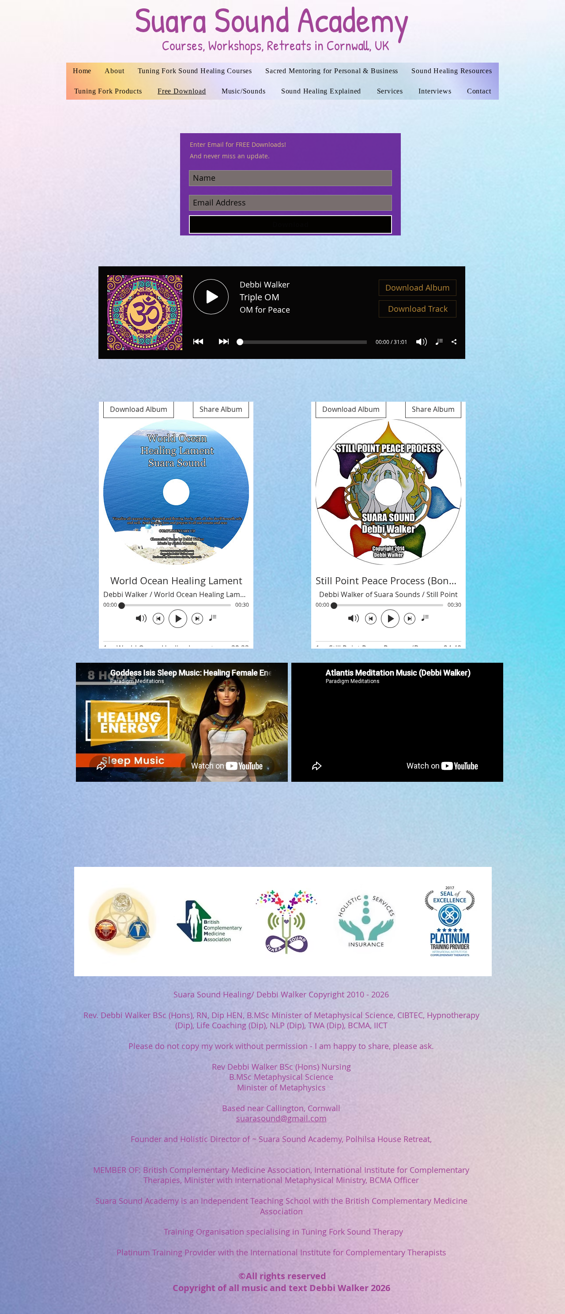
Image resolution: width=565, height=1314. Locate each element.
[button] (390, 91)
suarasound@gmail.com (281, 1118)
